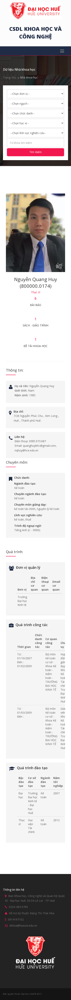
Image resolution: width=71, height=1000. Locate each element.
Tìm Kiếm (35, 152)
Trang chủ (9, 77)
